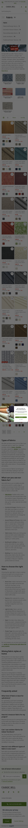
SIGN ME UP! (21, 417)
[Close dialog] (27, 406)
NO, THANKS (21, 419)
